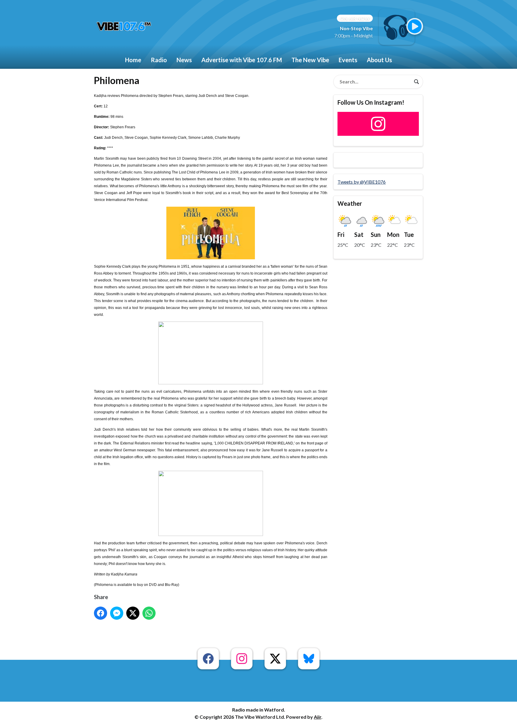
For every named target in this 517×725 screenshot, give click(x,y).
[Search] (416, 81)
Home (133, 59)
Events (348, 59)
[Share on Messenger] (116, 613)
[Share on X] (132, 613)
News (184, 59)
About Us (379, 59)
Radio (159, 59)
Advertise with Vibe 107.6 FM (241, 59)
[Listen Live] (414, 26)
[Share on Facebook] (100, 613)
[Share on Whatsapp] (149, 613)
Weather (349, 203)
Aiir (317, 717)
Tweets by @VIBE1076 (361, 182)
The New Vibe (310, 59)
